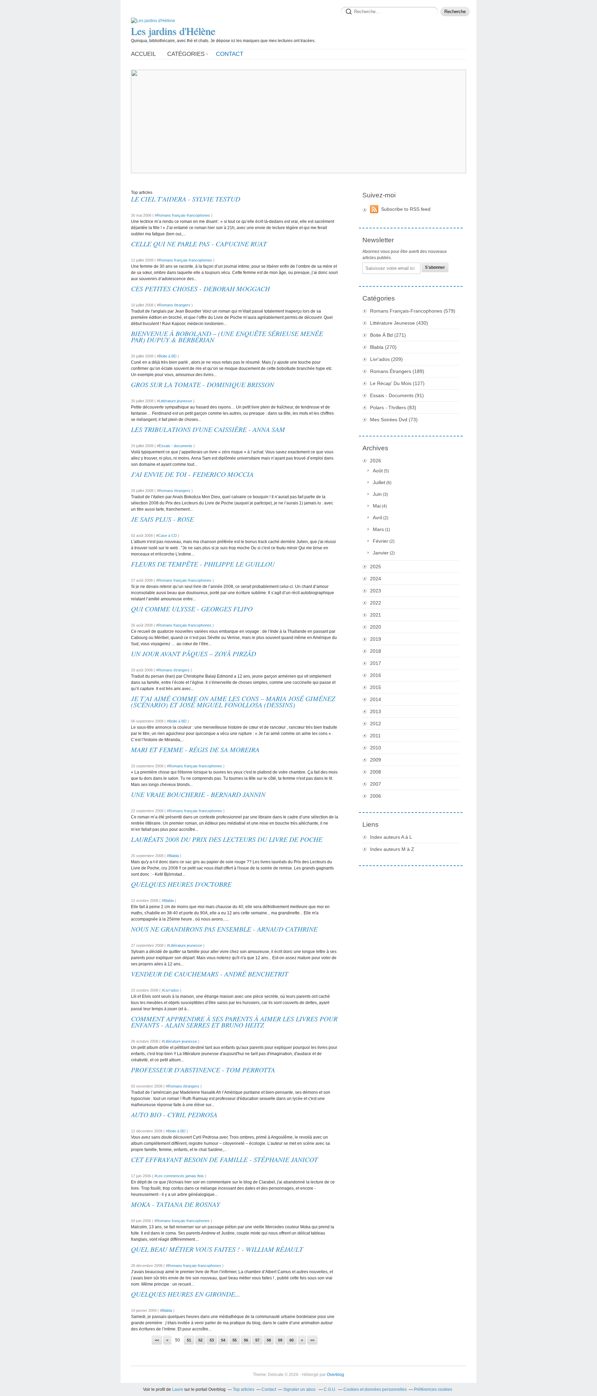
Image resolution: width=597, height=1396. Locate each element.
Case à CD (167, 535)
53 (212, 1340)
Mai (377, 506)
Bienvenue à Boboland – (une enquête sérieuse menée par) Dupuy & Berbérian (227, 336)
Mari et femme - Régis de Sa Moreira (195, 749)
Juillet (379, 482)
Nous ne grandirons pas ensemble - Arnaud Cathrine (224, 928)
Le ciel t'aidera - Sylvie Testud (185, 198)
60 (292, 1340)
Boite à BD (168, 356)
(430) (399, 323)
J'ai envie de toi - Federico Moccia (192, 474)
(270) (383, 347)
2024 (375, 578)
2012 (375, 723)
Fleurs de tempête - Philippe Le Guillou (203, 563)
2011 (375, 735)
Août (378, 470)
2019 (375, 639)
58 (269, 1340)
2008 (375, 772)
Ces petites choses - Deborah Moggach (200, 288)
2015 (375, 687)
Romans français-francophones (183, 215)
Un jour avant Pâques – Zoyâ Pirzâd (193, 653)
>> (312, 1340)
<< (157, 1340)
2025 (375, 566)
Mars (378, 529)
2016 (375, 675)
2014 (375, 699)
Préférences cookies (433, 1389)
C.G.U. (330, 1389)
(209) (386, 359)
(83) (393, 407)
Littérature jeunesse (175, 401)
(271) (388, 335)
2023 (375, 590)
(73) (394, 419)
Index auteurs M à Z (392, 849)
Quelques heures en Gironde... (185, 1293)
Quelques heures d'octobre (181, 883)
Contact (229, 54)
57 (257, 1340)
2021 (375, 615)
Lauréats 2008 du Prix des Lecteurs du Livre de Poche (226, 839)
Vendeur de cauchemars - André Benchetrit (209, 973)
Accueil (143, 54)
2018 (375, 651)
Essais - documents (175, 446)
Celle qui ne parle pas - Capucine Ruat (199, 243)
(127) (397, 383)
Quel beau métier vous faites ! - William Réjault (217, 1249)
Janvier (381, 553)
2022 (375, 603)
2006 (375, 796)
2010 (375, 747)
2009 (375, 760)
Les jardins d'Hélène (173, 31)
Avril (377, 517)
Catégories (186, 54)
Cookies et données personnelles (375, 1389)
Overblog (335, 1374)
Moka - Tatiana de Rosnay (175, 1204)
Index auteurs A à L (391, 837)
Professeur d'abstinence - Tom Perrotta (203, 1069)
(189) (397, 371)
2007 (375, 784)
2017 (375, 663)
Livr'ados (171, 990)
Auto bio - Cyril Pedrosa (174, 1114)
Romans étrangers (174, 305)
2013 (375, 711)
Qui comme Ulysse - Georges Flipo (192, 608)
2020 (375, 627)
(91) (397, 395)
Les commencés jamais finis (180, 1176)
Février (380, 541)
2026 (375, 460)
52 (200, 1340)
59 (280, 1340)
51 (189, 1340)
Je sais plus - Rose (162, 518)
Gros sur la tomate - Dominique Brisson (202, 384)
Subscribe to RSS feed (405, 209)
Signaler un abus (299, 1389)
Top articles (243, 1389)
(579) (412, 311)
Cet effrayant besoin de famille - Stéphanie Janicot (224, 1159)
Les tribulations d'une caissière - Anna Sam (208, 429)
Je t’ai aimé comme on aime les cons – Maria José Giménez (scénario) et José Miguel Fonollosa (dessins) (233, 701)
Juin (377, 494)
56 (246, 1340)
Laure (177, 1389)
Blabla (174, 856)
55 (235, 1340)
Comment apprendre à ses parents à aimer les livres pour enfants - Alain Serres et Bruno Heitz (234, 1021)
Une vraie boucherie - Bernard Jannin (198, 794)
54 (223, 1340)
